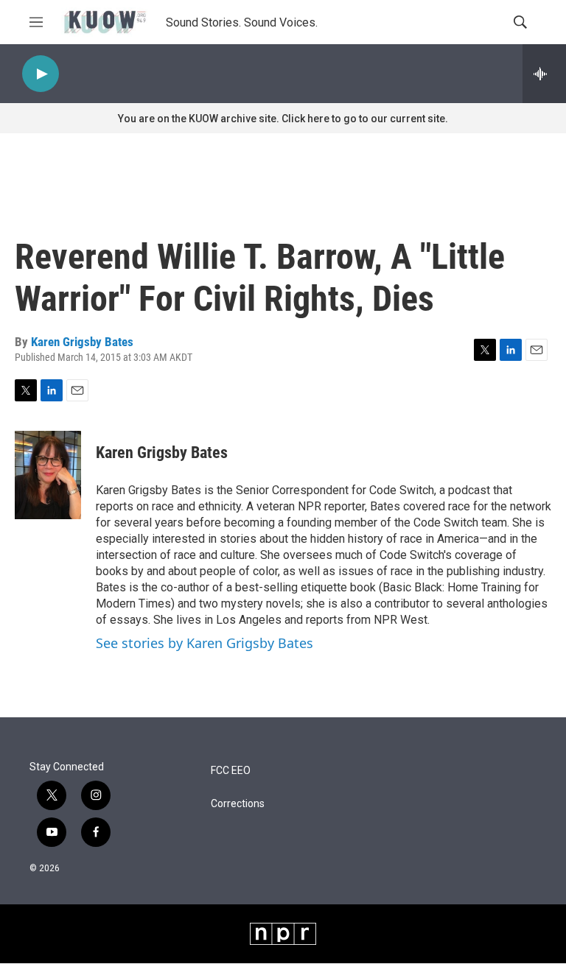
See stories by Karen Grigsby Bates (204, 643)
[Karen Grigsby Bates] (48, 475)
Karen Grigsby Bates (82, 341)
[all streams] (544, 73)
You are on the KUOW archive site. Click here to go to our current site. (283, 118)
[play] (40, 74)
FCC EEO (231, 770)
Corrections (238, 803)
